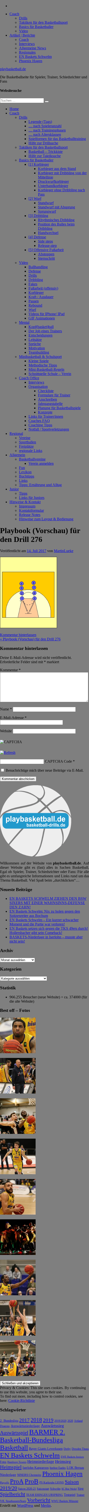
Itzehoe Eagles (58, 1468)
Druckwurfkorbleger (53, 181)
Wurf (32, 310)
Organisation (38, 387)
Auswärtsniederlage (25, 1426)
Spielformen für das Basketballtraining (57, 139)
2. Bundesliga (9, 1421)
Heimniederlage (40, 1461)
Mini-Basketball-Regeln (46, 369)
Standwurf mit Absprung (56, 207)
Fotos (3, 1462)
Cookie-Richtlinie (21, 1401)
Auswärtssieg (52, 1425)
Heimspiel (11, 1467)
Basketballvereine (32, 459)
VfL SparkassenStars (13, 1501)
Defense (34, 271)
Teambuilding (38, 352)
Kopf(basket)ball (41, 327)
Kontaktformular (31, 510)
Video (23, 31)
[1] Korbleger (38, 164)
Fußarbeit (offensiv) (43, 288)
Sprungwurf (47, 211)
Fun (22, 468)
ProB (31, 1481)
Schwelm (55, 1488)
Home (14, 109)
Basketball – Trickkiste (45, 152)
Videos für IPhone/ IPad (46, 314)
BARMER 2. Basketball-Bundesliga (32, 1436)
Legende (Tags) (40, 122)
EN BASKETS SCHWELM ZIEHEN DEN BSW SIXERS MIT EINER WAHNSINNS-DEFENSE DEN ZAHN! (47, 903)
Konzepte (45, 412)
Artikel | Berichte (22, 35)
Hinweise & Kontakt (25, 502)
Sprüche (34, 344)
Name (6, 709)
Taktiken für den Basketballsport (43, 22)
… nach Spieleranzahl (44, 126)
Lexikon (25, 472)
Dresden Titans (80, 1449)
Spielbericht (12, 1494)
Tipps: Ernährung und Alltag (40, 485)
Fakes (32, 284)
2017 (24, 1420)
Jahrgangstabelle (50, 404)
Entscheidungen (40, 335)
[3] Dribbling (38, 216)
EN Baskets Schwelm (35, 57)
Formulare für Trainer (54, 395)
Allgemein (17, 455)
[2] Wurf (34, 199)
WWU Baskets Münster (64, 1501)
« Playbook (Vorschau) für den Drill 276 (30, 639)
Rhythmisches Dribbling (56, 220)
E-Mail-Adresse (13, 718)
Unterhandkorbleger (53, 186)
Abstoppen (46, 254)
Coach (14, 14)
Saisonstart (43, 1488)
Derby (67, 1449)
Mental (24, 322)
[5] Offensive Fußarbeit (46, 250)
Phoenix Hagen (30, 61)
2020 (70, 1421)
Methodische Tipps (42, 365)
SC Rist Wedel (69, 1489)
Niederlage (8, 1475)
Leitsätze (35, 340)
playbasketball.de (13, 69)
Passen (33, 301)
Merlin (46, 1505)
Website (6, 731)
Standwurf (46, 203)
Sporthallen (27, 442)
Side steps (45, 241)
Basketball (14, 1447)
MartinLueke (63, 551)
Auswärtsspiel (14, 1433)
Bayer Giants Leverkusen (46, 1449)
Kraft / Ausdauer (40, 297)
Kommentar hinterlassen (18, 635)
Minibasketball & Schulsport (40, 357)
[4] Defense (37, 237)
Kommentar (10, 670)
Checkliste (46, 391)
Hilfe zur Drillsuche (43, 143)
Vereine (24, 438)
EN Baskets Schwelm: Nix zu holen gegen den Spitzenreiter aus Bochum (44, 913)
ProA (17, 1481)
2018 (36, 1420)
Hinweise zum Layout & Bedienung (46, 519)
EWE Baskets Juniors (72, 1457)
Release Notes (29, 515)
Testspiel (69, 1495)
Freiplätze (26, 446)
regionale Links (30, 451)
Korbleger (36, 293)
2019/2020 (60, 1421)
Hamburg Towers (16, 1462)
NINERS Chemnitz (29, 1475)
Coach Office (29, 378)
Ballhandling (38, 267)
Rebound (35, 305)
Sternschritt (46, 258)
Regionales (27, 52)
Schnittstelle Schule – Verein (49, 374)
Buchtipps (26, 476)
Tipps (23, 493)
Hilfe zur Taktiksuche (44, 156)
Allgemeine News (32, 48)
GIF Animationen (41, 318)
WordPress (25, 1505)
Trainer (80, 1495)
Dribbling (35, 280)
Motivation (36, 348)
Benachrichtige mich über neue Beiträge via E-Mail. (45, 770)
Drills (23, 18)
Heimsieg (63, 1461)
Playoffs (4, 1482)
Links (23, 481)
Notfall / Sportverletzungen (48, 429)
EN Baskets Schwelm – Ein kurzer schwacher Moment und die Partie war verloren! (44, 922)
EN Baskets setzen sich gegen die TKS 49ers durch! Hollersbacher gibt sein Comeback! (48, 930)
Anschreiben (47, 399)
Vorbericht (38, 1500)
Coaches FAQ (39, 421)
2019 (48, 1420)
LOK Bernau (75, 1468)
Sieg (81, 1488)
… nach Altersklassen (44, 134)
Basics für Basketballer (36, 27)
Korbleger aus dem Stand (57, 169)
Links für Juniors (31, 498)
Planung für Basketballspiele (59, 408)
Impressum (27, 506)
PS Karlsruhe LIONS (51, 1482)
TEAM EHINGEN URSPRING (44, 1495)
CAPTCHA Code (58, 761)
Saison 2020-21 (27, 1488)
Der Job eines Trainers (45, 331)
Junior (14, 489)
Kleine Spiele (38, 361)
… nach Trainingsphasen (47, 130)
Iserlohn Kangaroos (36, 1468)
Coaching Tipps (40, 425)
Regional (16, 434)
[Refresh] (7, 753)
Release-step (47, 246)
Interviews (27, 44)
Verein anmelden (41, 463)
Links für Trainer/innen (45, 416)
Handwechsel (48, 233)
